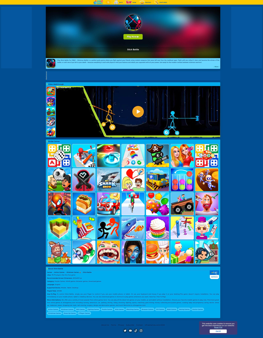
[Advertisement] (133, 75)
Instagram (141, 330)
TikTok (135, 330)
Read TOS (218, 327)
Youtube (130, 330)
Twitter (125, 330)
